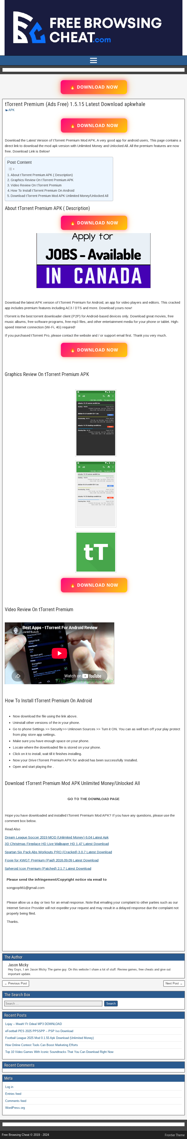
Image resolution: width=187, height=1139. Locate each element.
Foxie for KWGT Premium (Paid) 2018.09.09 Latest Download (52, 860)
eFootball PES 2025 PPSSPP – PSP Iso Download (39, 1031)
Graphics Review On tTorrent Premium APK (42, 180)
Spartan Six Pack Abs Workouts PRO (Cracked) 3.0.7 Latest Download (58, 852)
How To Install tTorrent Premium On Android (42, 190)
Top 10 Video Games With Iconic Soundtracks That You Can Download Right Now (59, 1052)
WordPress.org (15, 1107)
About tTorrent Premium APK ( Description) (42, 175)
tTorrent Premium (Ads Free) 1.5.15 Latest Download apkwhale (75, 104)
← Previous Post (15, 983)
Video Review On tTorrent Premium (36, 185)
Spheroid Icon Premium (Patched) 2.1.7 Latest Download (48, 868)
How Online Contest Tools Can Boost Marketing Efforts (41, 1045)
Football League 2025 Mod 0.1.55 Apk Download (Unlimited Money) (49, 1038)
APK (11, 110)
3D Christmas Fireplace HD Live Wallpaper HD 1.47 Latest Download (57, 844)
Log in (9, 1087)
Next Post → (174, 983)
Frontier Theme (175, 1135)
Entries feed (13, 1093)
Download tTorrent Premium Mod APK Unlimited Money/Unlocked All (59, 196)
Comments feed (15, 1101)
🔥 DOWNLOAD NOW (94, 87)
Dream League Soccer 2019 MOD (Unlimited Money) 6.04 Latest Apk (57, 837)
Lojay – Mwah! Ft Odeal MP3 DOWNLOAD (33, 1024)
